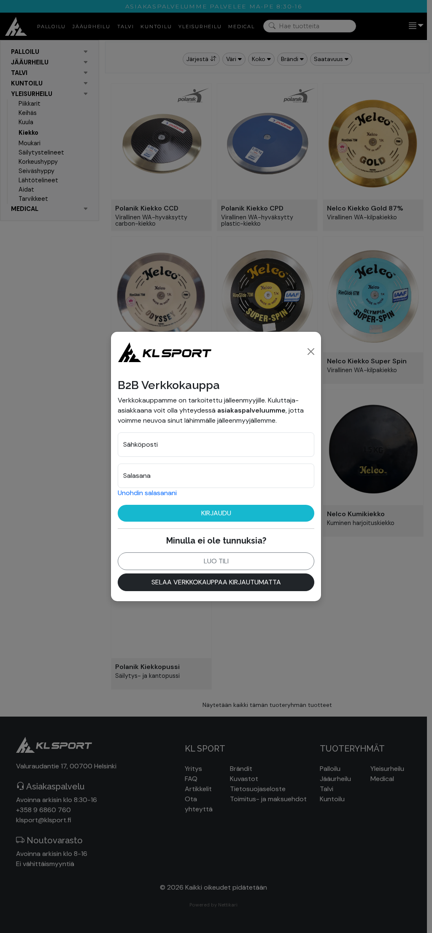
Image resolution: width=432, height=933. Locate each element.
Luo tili (216, 561)
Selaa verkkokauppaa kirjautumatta (216, 582)
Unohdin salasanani (147, 492)
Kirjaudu (216, 513)
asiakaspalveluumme (251, 410)
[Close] (311, 351)
